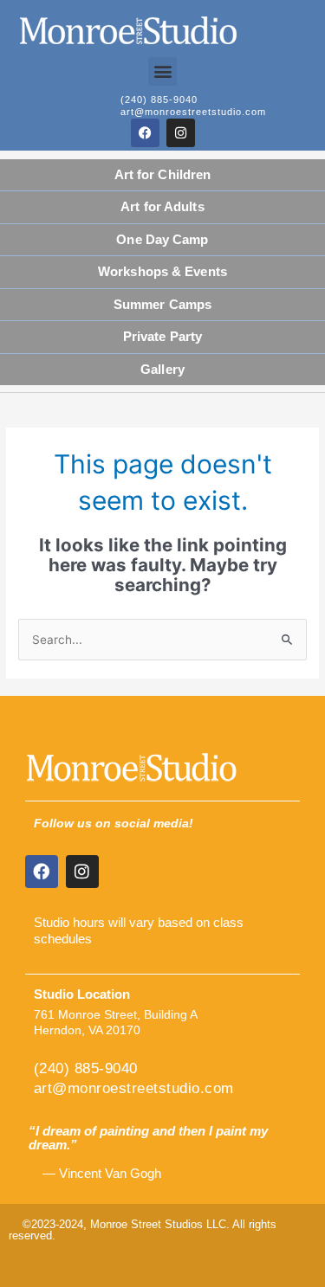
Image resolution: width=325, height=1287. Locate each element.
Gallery (162, 369)
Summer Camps (162, 304)
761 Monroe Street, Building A (116, 1014)
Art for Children (162, 174)
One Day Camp (162, 239)
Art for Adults (162, 206)
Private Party (162, 336)
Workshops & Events (162, 271)
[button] (162, 71)
